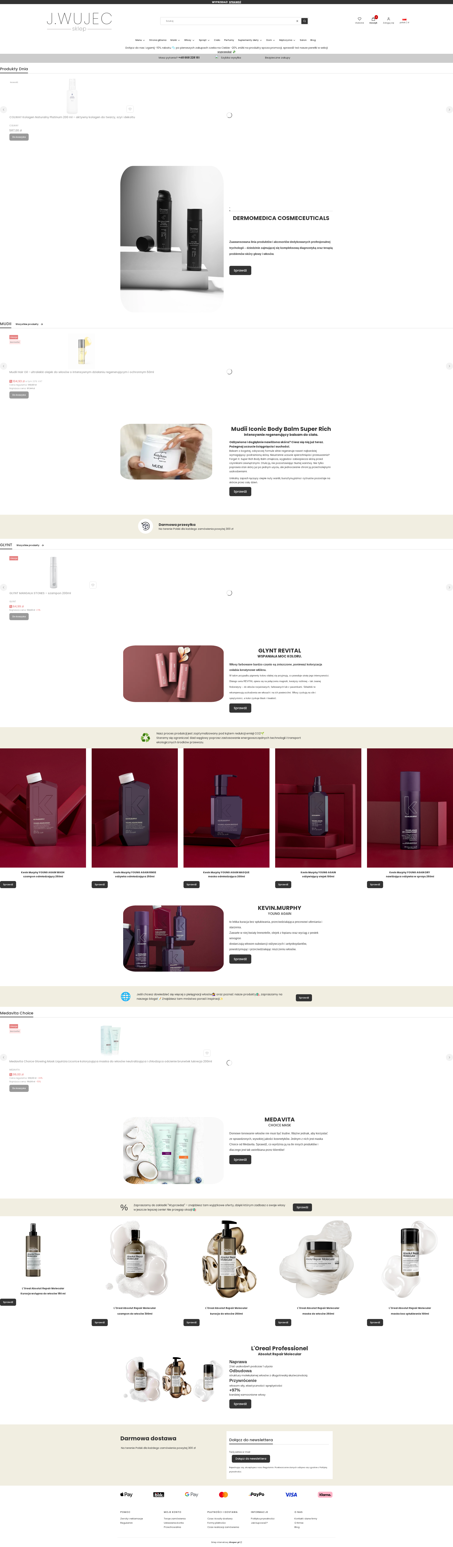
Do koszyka (19, 137)
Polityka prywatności (262, 1518)
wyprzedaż (224, 52)
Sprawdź (240, 270)
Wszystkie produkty (27, 324)
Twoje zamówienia (175, 1518)
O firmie (298, 1523)
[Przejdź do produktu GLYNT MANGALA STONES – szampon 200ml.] (53, 572)
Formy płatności (216, 1523)
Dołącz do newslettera (251, 1459)
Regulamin (126, 1523)
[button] (304, 21)
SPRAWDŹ (235, 2)
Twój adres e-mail (239, 1452)
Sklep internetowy (225, 1542)
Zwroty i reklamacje (131, 1518)
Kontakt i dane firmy (305, 1518)
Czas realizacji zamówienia (223, 1527)
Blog (297, 1527)
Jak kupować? (259, 1523)
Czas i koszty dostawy (220, 1518)
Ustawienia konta (174, 1523)
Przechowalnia (172, 1527)
